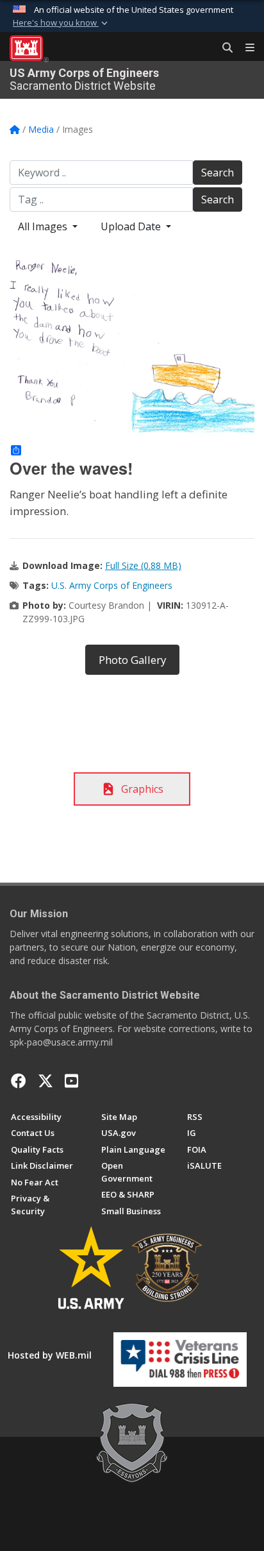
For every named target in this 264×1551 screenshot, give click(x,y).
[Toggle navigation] (244, 48)
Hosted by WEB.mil (50, 1355)
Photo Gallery (132, 659)
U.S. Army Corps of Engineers (111, 585)
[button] (61, 23)
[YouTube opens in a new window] (71, 1080)
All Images (44, 226)
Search (217, 172)
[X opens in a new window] (45, 1080)
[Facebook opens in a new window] (18, 1080)
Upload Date (132, 226)
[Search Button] (223, 48)
